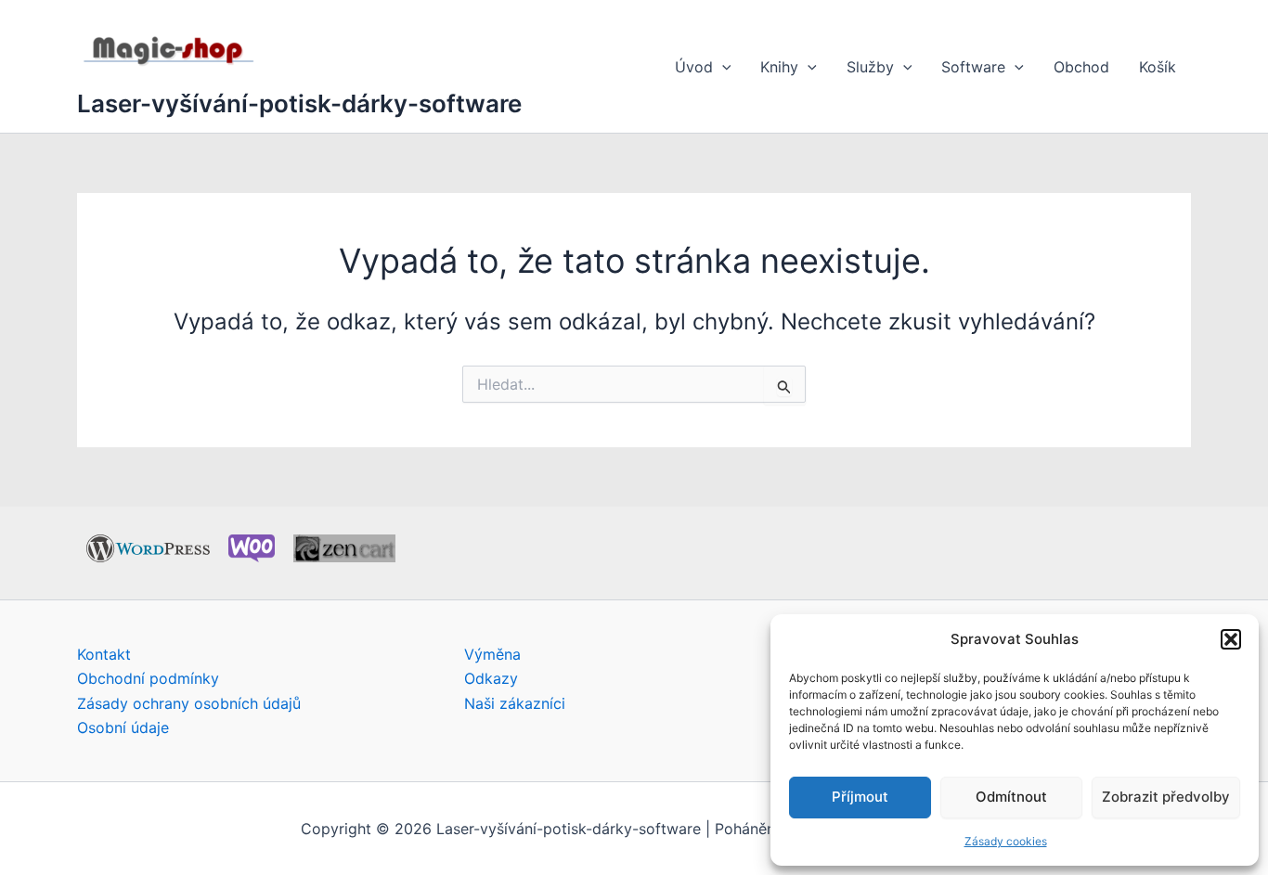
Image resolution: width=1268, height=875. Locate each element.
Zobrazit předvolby (1166, 796)
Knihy (779, 67)
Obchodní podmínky (148, 678)
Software (973, 67)
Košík (1157, 67)
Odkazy (491, 678)
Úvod (694, 67)
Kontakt (104, 654)
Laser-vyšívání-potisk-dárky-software (299, 103)
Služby (870, 67)
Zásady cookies (1005, 841)
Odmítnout (1011, 796)
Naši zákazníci (514, 703)
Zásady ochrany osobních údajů (189, 703)
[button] (1231, 639)
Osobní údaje (123, 727)
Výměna (492, 654)
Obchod (1081, 67)
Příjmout (860, 796)
